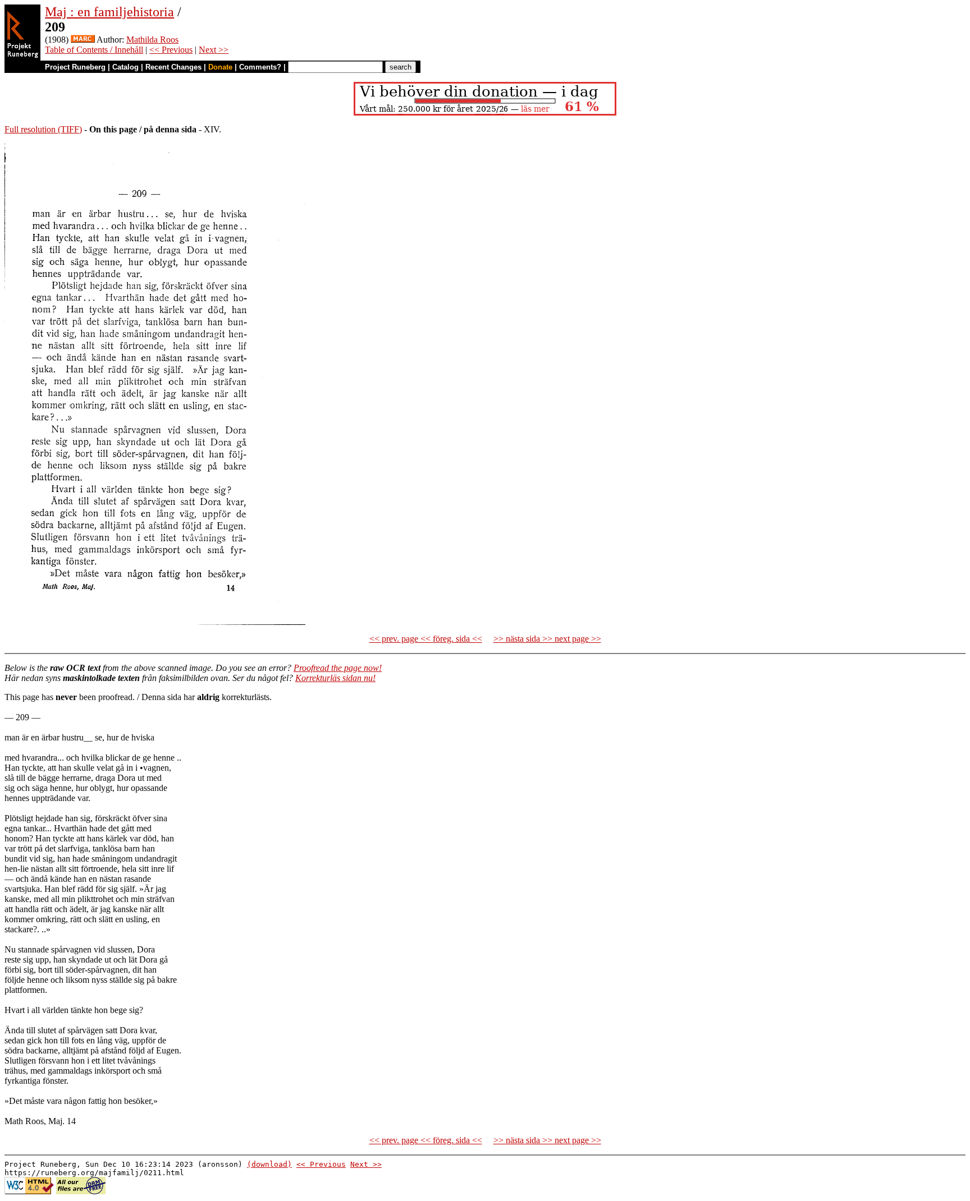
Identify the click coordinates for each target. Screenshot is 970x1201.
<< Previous (171, 49)
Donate (220, 67)
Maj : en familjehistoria (109, 11)
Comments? (260, 67)
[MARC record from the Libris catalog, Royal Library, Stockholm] (83, 39)
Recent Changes (173, 67)
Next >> (213, 49)
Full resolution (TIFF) (43, 129)
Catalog (125, 67)
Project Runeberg (75, 67)
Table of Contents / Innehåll (94, 49)
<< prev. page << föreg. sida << (425, 638)
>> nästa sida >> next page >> (547, 638)
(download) (269, 1164)
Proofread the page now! (338, 668)
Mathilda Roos (152, 39)
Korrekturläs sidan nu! (335, 678)
